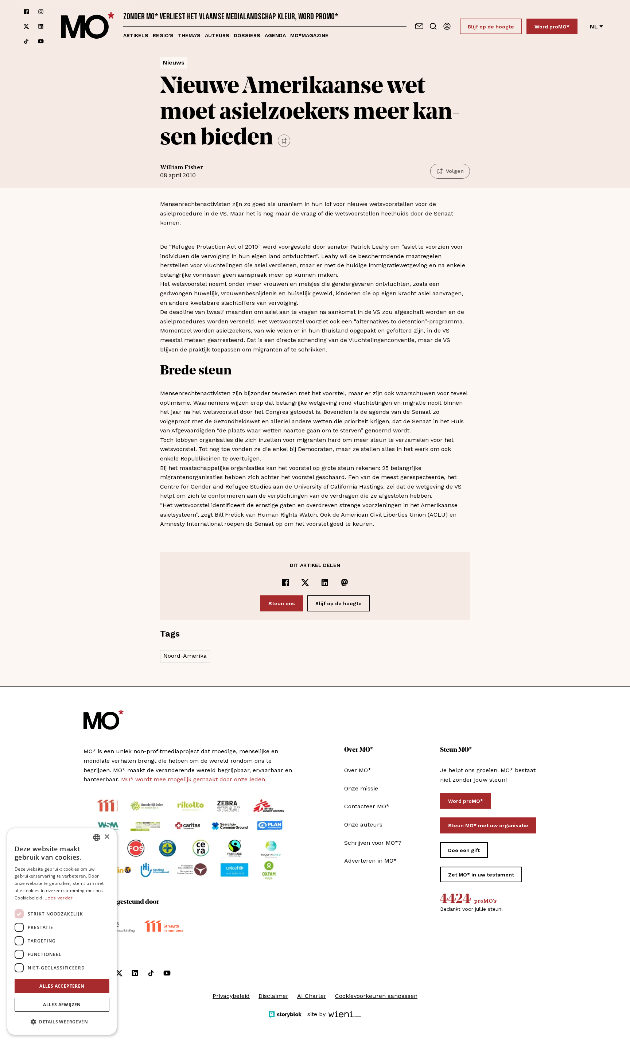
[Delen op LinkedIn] (325, 583)
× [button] (106, 837)
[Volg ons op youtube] (41, 41)
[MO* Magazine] (87, 26)
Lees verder (58, 898)
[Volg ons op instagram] (41, 12)
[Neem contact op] (419, 26)
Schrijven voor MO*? (372, 842)
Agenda (275, 35)
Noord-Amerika (185, 655)
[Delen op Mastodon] (345, 583)
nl (594, 26)
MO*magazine (309, 35)
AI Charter (311, 995)
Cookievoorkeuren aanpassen (376, 995)
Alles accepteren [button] (61, 986)
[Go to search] (433, 26)
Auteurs (217, 35)
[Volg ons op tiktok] (26, 41)
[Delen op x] (305, 583)
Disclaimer (273, 995)
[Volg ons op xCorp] (26, 26)
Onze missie (361, 788)
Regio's (163, 35)
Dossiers (247, 35)
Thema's (189, 35)
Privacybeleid (231, 995)
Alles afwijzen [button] (62, 1005)
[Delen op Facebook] (285, 583)
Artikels (135, 35)
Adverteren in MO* (370, 860)
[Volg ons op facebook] (26, 12)
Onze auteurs (363, 824)
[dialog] (62, 931)
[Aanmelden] (447, 26)
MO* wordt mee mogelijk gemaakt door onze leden (193, 779)
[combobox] (96, 837)
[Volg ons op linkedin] (41, 26)
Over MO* (357, 770)
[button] (62, 1021)
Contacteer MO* (366, 806)
